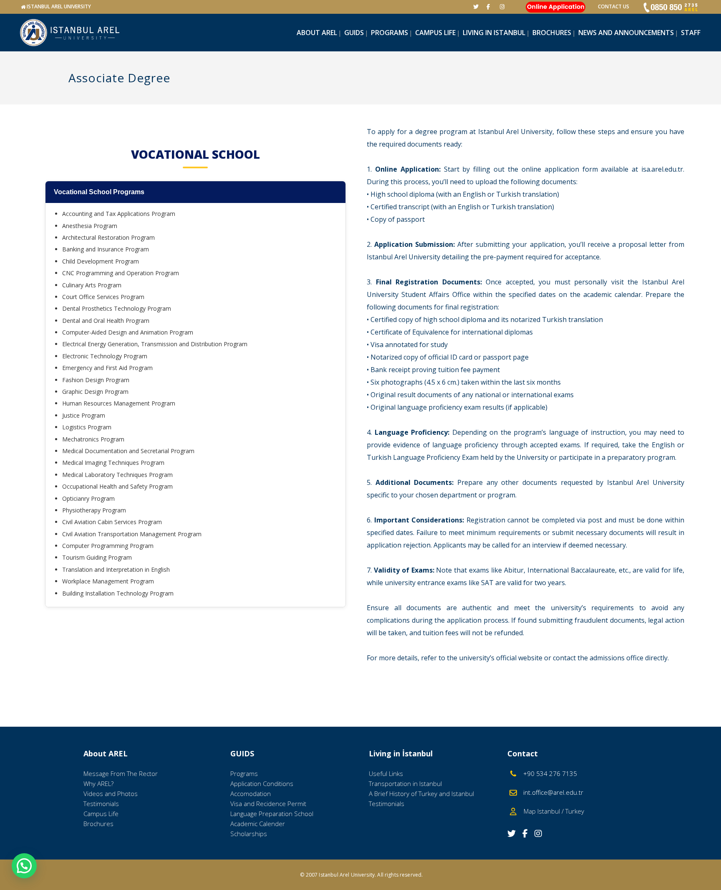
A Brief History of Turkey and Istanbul (421, 793)
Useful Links (386, 773)
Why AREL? (98, 783)
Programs (244, 773)
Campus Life (100, 813)
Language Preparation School (271, 813)
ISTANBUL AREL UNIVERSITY (59, 6)
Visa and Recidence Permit (268, 803)
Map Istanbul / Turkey (551, 811)
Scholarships (248, 833)
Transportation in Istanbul (405, 783)
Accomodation (250, 793)
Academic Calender (257, 823)
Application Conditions (261, 783)
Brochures (98, 823)
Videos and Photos (110, 793)
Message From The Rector (120, 773)
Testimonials (101, 803)
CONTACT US (613, 6)
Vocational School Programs (99, 191)
